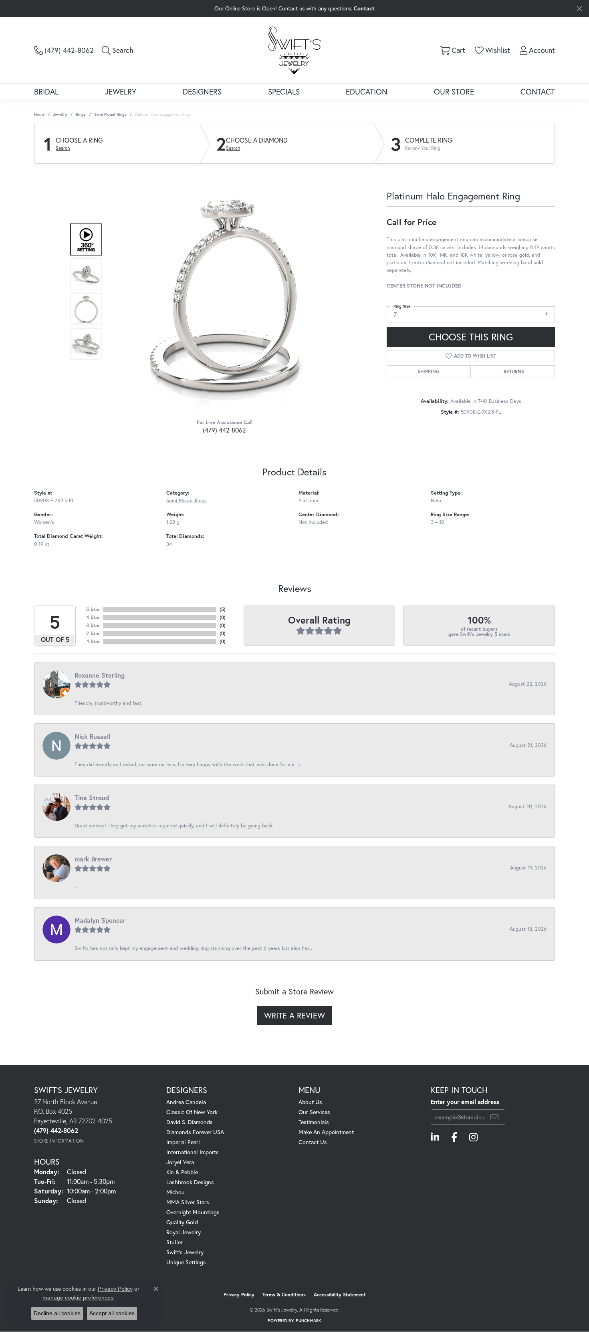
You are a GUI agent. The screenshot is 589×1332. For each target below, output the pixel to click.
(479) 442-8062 (224, 430)
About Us (310, 1102)
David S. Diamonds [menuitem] (189, 1122)
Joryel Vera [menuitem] (180, 1162)
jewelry (60, 114)
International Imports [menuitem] (192, 1152)
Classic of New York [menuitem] (192, 1112)
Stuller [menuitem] (174, 1242)
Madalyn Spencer (100, 920)
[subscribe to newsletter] (494, 1117)
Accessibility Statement (340, 1295)
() (223, 609)
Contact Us (313, 1142)
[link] (64, 50)
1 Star (93, 641)
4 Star (93, 617)
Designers (202, 92)
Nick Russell (92, 736)
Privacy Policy (239, 1295)
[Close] (579, 9)
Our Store (454, 92)
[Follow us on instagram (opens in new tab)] (473, 1137)
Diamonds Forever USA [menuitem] (195, 1132)
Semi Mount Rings (110, 114)
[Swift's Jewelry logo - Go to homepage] (294, 50)
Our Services (314, 1112)
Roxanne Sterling (100, 675)
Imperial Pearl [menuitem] (183, 1142)
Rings (81, 114)
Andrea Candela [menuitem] (186, 1102)
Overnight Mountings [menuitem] (193, 1212)
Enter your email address (465, 1102)
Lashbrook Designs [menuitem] (190, 1182)
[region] (222, 292)
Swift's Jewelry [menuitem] (185, 1252)
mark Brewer (93, 859)
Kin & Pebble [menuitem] (182, 1172)
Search (63, 148)
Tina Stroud (92, 797)
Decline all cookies (57, 1313)
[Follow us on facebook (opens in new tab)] (454, 1137)
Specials (284, 92)
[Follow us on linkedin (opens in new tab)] (435, 1137)
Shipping (429, 371)
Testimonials (314, 1122)
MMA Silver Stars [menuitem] (187, 1202)
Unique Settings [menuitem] (186, 1262)
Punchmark (308, 1320)
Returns (514, 371)
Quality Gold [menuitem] (182, 1222)
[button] (117, 50)
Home (39, 114)
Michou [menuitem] (175, 1192)
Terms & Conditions (284, 1295)
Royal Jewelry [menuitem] (183, 1232)
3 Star (93, 625)
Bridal (46, 92)
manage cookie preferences (77, 1297)
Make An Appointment (326, 1132)
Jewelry (120, 92)
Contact (537, 92)
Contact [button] (364, 8)
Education (366, 92)
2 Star (93, 633)
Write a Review (294, 1015)
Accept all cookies (112, 1313)
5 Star (93, 609)
